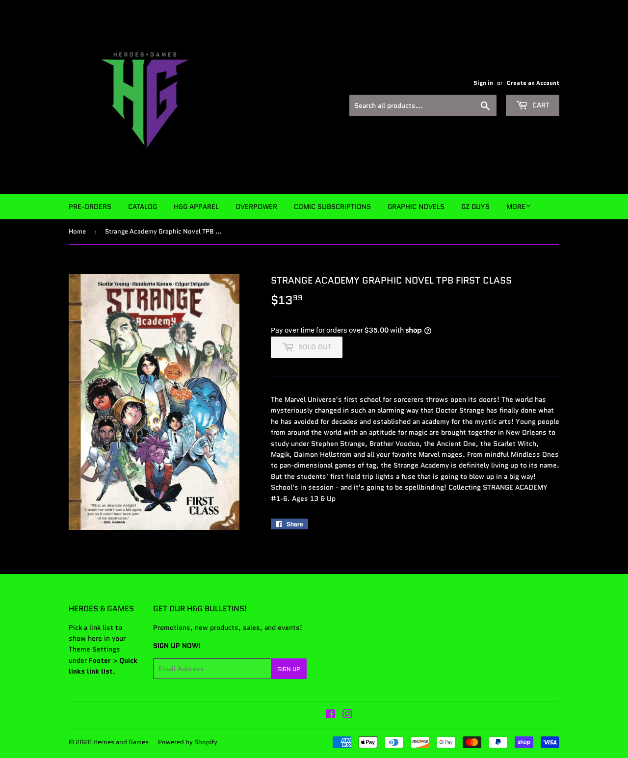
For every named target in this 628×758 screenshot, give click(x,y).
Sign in (483, 82)
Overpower (256, 206)
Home (77, 231)
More (515, 206)
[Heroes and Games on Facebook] (330, 715)
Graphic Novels (416, 206)
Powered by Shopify (187, 742)
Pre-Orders (90, 206)
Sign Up (288, 669)
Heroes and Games (121, 742)
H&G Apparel (196, 206)
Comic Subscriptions (332, 206)
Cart (540, 105)
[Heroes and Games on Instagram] (347, 715)
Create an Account (533, 82)
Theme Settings (94, 649)
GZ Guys (475, 206)
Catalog (142, 206)
